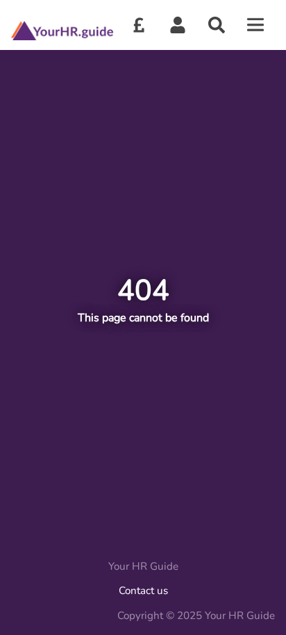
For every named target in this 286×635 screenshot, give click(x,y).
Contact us (143, 591)
